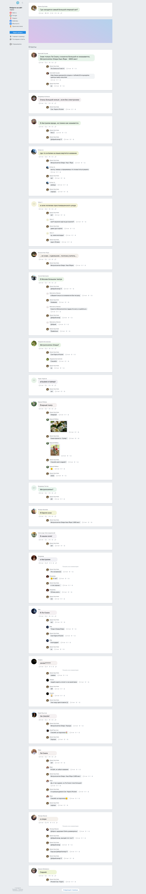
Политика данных (18, 890)
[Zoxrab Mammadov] (34, 277)
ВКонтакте (15, 23)
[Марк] (34, 751)
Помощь (20, 889)
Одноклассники (17, 26)
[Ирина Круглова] (34, 8)
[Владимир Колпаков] (34, 98)
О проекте (18, 888)
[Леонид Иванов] (34, 817)
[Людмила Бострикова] (34, 343)
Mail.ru (14, 13)
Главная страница (18, 36)
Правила (14, 889)
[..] (34, 121)
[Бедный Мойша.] (34, 403)
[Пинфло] (34, 661)
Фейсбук (15, 21)
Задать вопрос (18, 32)
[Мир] (34, 611)
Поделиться (61, 13)
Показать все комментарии (70, 566)
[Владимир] (34, 558)
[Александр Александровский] (34, 534)
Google (14, 15)
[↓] (58, 13)
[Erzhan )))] (34, 151)
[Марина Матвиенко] (34, 870)
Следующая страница (70, 890)
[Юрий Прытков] (34, 714)
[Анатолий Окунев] (34, 55)
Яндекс (14, 18)
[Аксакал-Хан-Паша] (34, 254)
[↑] (55, 13)
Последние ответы (18, 39)
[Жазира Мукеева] (34, 511)
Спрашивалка (16, 44)
